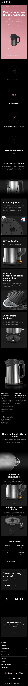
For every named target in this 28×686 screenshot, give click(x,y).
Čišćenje (3, 651)
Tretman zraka (5, 655)
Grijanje (3, 642)
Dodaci (3, 661)
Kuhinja (3, 658)
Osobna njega (5, 648)
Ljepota (3, 645)
